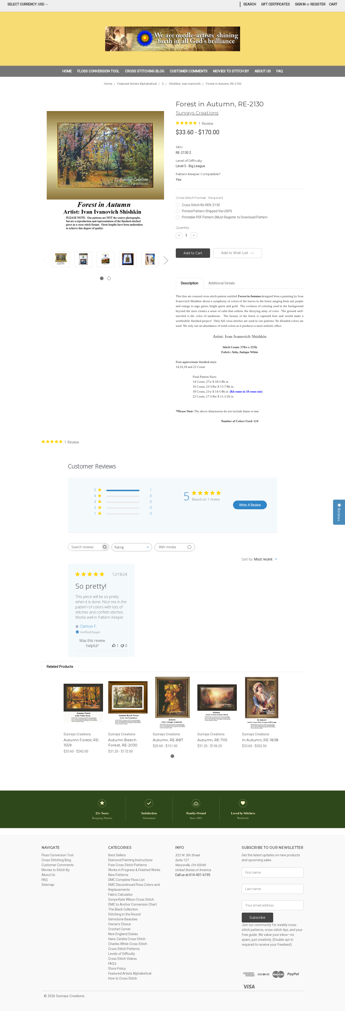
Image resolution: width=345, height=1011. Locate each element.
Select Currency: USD (26, 4)
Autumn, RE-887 (168, 740)
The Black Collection (123, 909)
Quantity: (183, 227)
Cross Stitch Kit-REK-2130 (201, 205)
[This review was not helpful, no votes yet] (122, 645)
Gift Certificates (275, 4)
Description (189, 283)
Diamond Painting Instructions (130, 860)
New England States (123, 934)
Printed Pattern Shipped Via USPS (207, 211)
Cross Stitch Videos (122, 959)
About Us (263, 71)
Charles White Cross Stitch (127, 944)
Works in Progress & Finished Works (134, 870)
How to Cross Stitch (122, 978)
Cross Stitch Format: (199, 198)
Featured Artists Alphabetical (129, 973)
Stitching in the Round (124, 914)
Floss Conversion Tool (98, 71)
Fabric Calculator (120, 894)
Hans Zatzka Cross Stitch (127, 939)
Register (318, 4)
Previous (45, 260)
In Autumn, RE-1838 (260, 740)
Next (165, 260)
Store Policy (117, 968)
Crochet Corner (119, 929)
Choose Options (83, 707)
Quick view (83, 699)
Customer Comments (188, 71)
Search (249, 4)
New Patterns (118, 875)
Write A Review (250, 505)
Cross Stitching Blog (144, 71)
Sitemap (48, 885)
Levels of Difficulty (121, 954)
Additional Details (221, 283)
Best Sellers (117, 855)
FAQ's (112, 963)
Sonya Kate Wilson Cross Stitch (131, 899)
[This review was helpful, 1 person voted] (113, 645)
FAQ (279, 71)
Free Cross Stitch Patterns (127, 865)
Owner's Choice (119, 924)
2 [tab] (109, 278)
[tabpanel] (61, 260)
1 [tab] (102, 278)
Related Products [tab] (60, 666)
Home (67, 71)
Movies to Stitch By (231, 71)
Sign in (300, 4)
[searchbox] (84, 547)
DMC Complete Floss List (126, 880)
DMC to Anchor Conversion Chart (132, 904)
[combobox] (131, 547)
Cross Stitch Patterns (124, 949)
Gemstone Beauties (123, 919)
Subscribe (257, 917)
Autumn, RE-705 (212, 740)
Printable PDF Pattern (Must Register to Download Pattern (225, 217)
